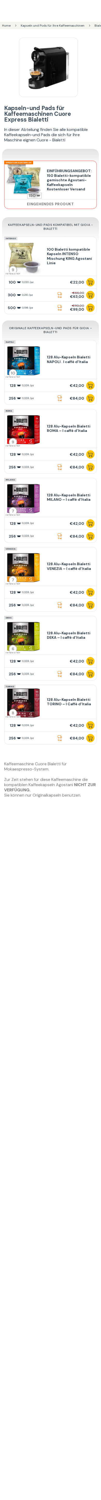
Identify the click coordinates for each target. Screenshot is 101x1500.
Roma (9, 410)
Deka (9, 617)
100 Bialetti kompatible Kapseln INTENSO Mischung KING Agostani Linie (69, 256)
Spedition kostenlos (19, 162)
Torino (10, 686)
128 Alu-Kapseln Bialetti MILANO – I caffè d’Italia (68, 497)
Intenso (11, 238)
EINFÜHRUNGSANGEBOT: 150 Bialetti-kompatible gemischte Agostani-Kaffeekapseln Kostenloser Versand (69, 179)
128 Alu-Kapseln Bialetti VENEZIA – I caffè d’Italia (69, 566)
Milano (10, 479)
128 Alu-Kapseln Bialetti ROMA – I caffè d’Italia (68, 428)
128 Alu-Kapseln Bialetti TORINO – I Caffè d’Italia (69, 702)
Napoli (10, 342)
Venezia (11, 548)
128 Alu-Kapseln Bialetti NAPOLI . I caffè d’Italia (68, 359)
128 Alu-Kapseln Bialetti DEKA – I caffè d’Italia (68, 635)
